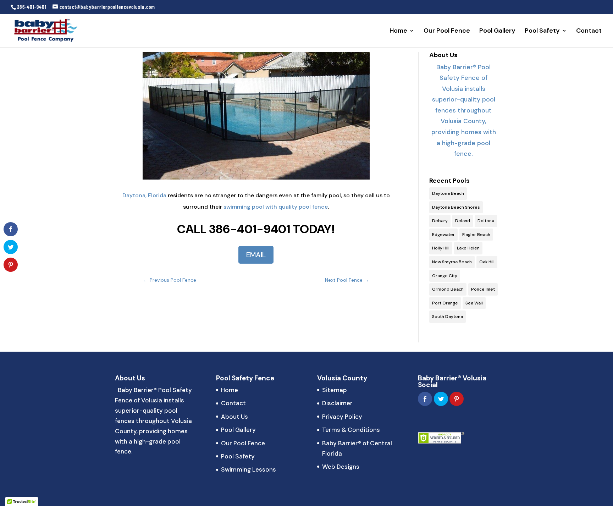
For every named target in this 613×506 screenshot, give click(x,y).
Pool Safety (542, 31)
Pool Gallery (497, 31)
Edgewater (443, 234)
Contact (589, 31)
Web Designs (340, 467)
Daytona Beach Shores (456, 207)
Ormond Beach (448, 289)
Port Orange (445, 303)
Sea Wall (474, 303)
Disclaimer (337, 403)
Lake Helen (468, 248)
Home (398, 31)
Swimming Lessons (248, 469)
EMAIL (256, 254)
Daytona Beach (448, 193)
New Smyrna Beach (452, 262)
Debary (440, 221)
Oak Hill (487, 262)
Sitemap (334, 390)
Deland (462, 221)
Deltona (485, 221)
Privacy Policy (342, 416)
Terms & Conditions (351, 430)
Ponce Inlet (483, 289)
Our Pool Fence (447, 31)
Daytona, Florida (144, 195)
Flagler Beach (476, 234)
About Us (234, 416)
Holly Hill (440, 248)
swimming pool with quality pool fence (275, 206)
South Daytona (447, 316)
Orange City (444, 276)
